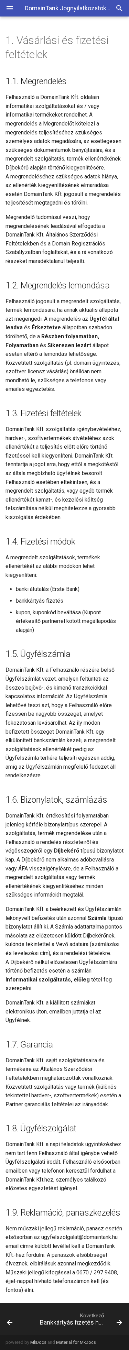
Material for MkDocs (76, 1342)
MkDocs (38, 1342)
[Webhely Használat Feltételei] (17, 1319)
